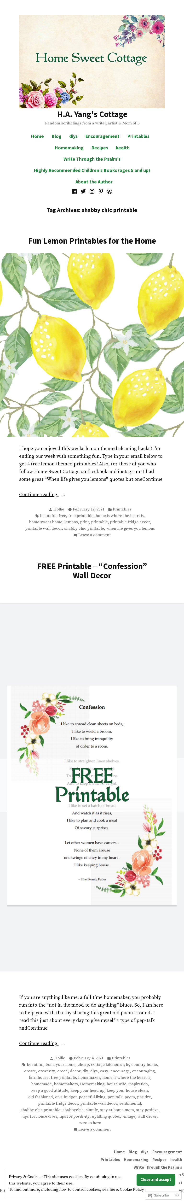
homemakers (66, 1084)
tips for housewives (39, 1116)
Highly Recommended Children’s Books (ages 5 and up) (92, 170)
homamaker (89, 1077)
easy (104, 1071)
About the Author (94, 182)
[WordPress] (109, 191)
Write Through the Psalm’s (92, 159)
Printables (138, 136)
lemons (71, 522)
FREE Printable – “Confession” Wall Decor (92, 570)
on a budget (66, 1097)
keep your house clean (127, 1090)
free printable (80, 515)
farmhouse (39, 1077)
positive (144, 1097)
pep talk (115, 1097)
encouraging (143, 1071)
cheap (83, 1064)
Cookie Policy (132, 1189)
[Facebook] (75, 191)
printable (99, 522)
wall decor (147, 1116)
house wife (116, 1084)
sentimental (130, 1103)
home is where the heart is (120, 515)
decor (75, 1071)
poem (130, 1097)
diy (85, 1071)
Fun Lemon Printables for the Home (92, 240)
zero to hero (90, 1123)
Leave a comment (94, 535)
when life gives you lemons (130, 528)
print (84, 522)
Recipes (99, 148)
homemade (41, 1084)
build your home (60, 1064)
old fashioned (40, 1097)
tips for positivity (74, 1116)
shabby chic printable (84, 528)
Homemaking (69, 148)
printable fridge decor (130, 522)
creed (62, 1071)
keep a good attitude (49, 1090)
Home (37, 136)
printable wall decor (43, 528)
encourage (120, 1071)
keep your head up (87, 1090)
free (62, 515)
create (30, 1071)
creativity (46, 1071)
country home (144, 1064)
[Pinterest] (100, 191)
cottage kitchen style (110, 1064)
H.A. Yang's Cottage (92, 114)
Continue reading (38, 495)
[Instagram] (92, 191)
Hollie (58, 509)
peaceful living (92, 1097)
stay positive (147, 1110)
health (123, 148)
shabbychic (73, 1110)
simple (92, 1110)
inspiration (138, 1084)
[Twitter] (83, 191)
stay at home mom (117, 1110)
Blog (57, 136)
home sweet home (45, 522)
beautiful (48, 515)
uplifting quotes (106, 1116)
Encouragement (102, 136)
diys (73, 136)
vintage (128, 1116)
